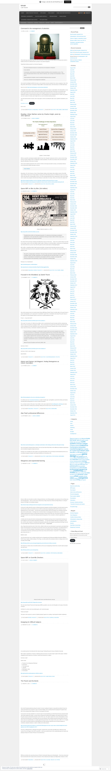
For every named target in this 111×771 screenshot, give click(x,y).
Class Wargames (73, 515)
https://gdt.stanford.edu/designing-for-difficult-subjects (32, 673)
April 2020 (72, 222)
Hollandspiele (81, 458)
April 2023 (72, 149)
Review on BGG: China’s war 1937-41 (78, 40)
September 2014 (73, 356)
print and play (83, 467)
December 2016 (73, 303)
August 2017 (72, 287)
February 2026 (73, 80)
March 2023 (72, 151)
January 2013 (73, 386)
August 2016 (72, 311)
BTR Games (43, 13)
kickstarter (72, 461)
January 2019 (73, 252)
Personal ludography (27, 16)
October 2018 (73, 258)
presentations (73, 467)
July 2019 (72, 240)
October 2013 (73, 370)
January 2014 (73, 368)
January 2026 (73, 82)
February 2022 (73, 177)
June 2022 (72, 169)
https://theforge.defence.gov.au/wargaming (29, 549)
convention (82, 447)
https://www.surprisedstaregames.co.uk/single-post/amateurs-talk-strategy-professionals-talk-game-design (42, 444)
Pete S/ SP (72, 52)
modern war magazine (79, 462)
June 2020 (72, 218)
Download (32, 103)
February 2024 (73, 128)
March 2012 (72, 402)
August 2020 (72, 214)
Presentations (53, 16)
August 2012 (72, 392)
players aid (85, 464)
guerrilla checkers (54, 617)
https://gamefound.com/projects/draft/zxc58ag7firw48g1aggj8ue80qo (35, 267)
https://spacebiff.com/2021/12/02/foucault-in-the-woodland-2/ (33, 348)
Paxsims (72, 523)
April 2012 (72, 400)
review (47, 22)
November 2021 (73, 183)
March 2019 (72, 248)
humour (86, 458)
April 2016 (72, 319)
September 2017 (73, 285)
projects (41, 22)
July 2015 (72, 337)
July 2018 (72, 264)
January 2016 (73, 325)
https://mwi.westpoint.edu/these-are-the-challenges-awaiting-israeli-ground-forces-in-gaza (39, 180)
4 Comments (35, 463)
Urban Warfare (27, 168)
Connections (74, 447)
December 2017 (73, 279)
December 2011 (73, 406)
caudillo (86, 440)
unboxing (72, 476)
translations (72, 474)
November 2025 (73, 86)
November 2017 (73, 281)
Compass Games (74, 445)
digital (78, 450)
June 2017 (72, 291)
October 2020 (73, 210)
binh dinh (79, 438)
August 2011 (72, 415)
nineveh (73, 464)
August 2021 (72, 189)
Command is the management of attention (35, 28)
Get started (67, 1)
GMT (77, 456)
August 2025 (72, 92)
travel (76, 474)
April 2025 (72, 100)
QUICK (84, 471)
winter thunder (73, 479)
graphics (81, 456)
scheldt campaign (81, 472)
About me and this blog (32, 13)
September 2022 (73, 163)
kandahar (87, 459)
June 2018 (72, 266)
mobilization (72, 462)
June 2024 (72, 120)
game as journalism (77, 454)
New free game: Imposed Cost (76, 34)
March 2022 (72, 175)
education (48, 183)
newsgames (54, 408)
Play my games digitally (41, 16)
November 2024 (73, 110)
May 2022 (72, 171)
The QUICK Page (43, 19)
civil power (57, 270)
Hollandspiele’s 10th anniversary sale (78, 36)
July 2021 (72, 191)
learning (75, 461)
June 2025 (72, 96)
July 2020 (72, 216)
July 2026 (72, 69)
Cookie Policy (29, 768)
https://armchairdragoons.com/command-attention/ (37, 87)
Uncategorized (59, 22)
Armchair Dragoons (74, 513)
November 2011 (73, 409)
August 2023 (72, 141)
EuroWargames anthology (57, 404)
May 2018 (72, 268)
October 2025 (73, 88)
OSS (81, 464)
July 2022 (72, 167)
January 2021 (73, 203)
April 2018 (72, 270)
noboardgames (73, 521)
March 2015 (72, 346)
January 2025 (73, 106)
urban (52, 183)
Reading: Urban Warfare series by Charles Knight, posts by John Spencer (40, 114)
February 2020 (73, 226)
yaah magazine (83, 479)
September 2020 (73, 212)
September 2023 (73, 138)
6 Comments (34, 191)
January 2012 (73, 404)
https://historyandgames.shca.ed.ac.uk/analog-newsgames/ (33, 397)
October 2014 (73, 354)
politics (77, 466)
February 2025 (73, 104)
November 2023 (73, 134)
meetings (84, 461)
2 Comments (34, 277)
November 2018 (73, 256)
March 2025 (72, 102)
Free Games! (51, 13)
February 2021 (73, 201)
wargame (76, 478)
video (72, 478)
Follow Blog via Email (77, 531)
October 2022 (73, 161)
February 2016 (73, 323)
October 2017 (73, 283)
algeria (76, 438)
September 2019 (73, 236)
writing (78, 480)
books (88, 438)
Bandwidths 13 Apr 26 (24, 103)
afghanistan (72, 438)
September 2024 (73, 114)
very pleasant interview (34, 399)
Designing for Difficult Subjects (31, 622)
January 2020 (73, 228)
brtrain (23, 6)
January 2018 (73, 277)
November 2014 (73, 352)
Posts (81, 13)
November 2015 (73, 329)
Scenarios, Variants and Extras (29, 19)
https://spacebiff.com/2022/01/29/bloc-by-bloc (30, 231)
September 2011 (73, 413)
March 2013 (72, 384)
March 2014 (72, 366)
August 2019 (72, 238)
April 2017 (72, 295)
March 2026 (72, 78)
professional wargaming (58, 456)
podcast (72, 466)
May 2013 (72, 380)
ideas (53, 676)
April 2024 (72, 124)
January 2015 (73, 350)
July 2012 (72, 394)
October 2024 (73, 112)
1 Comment (32, 31)
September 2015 (73, 333)
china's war (72, 442)
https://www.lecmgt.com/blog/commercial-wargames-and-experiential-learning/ (37, 504)
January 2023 (73, 155)
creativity (85, 449)
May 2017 (72, 293)
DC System (57, 759)
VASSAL (85, 476)
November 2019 (73, 232)
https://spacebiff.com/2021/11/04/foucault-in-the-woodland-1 (33, 320)
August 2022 (72, 165)
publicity (71, 471)
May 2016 (72, 317)
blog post (53, 109)
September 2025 (73, 90)
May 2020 (72, 220)
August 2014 (72, 358)
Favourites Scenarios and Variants (78, 504)
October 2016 (73, 307)
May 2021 (72, 195)
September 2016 (73, 309)
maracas (79, 461)
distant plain (84, 450)
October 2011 (73, 411)
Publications (63, 16)
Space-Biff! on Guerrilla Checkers (32, 557)
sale (76, 472)
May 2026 (72, 74)
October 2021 (73, 185)
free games (59, 109)
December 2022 (73, 157)
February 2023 (73, 153)
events (36, 22)
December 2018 (73, 254)
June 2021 (72, 193)
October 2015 (73, 331)
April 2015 (72, 344)
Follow (72, 540)
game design (65, 109)
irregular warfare (81, 459)
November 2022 (73, 159)
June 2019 (72, 242)
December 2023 (73, 132)
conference (83, 445)
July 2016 (72, 313)
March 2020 (72, 224)
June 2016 (72, 315)
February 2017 (73, 299)
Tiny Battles (87, 472)
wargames (83, 478)
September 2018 (73, 260)
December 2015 (73, 327)
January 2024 (73, 130)
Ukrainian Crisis (82, 474)
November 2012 (73, 388)
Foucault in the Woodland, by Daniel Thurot (35, 275)
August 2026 (72, 67)
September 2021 (73, 187)
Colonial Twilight (50, 759)
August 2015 (72, 335)
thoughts (30, 22)
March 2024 (72, 126)
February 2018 (73, 275)
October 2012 (73, 390)
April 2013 (72, 382)
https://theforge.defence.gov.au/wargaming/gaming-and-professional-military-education (38, 543)
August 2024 (72, 116)
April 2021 (72, 197)
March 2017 (72, 297)
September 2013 (73, 372)
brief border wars (74, 440)
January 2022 (73, 179)
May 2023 (72, 147)
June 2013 (72, 378)
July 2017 (72, 289)
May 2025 (72, 98)
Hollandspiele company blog (76, 519)
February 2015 (73, 348)
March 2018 (72, 272)
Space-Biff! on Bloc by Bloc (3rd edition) (34, 188)
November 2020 (73, 208)
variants (81, 476)
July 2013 (72, 376)
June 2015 (72, 339)
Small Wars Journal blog (75, 525)
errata (76, 452)
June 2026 (72, 71)
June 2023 (72, 145)
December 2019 (73, 230)
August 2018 (72, 262)
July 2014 (72, 360)
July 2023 (72, 143)
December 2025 (73, 84)
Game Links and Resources (63, 13)
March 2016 (72, 321)
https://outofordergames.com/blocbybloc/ (29, 264)
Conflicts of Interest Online (75, 517)
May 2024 (72, 122)
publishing (23, 22)
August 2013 (72, 374)
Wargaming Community (75, 527)
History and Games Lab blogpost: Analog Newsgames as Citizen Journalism (40, 362)
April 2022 (72, 173)
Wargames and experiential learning (33, 461)
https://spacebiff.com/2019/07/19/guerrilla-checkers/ (31, 602)
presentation (82, 466)
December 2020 (73, 205)
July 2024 (72, 118)
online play (77, 464)
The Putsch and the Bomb (29, 681)
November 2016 (73, 305)
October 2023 (73, 136)
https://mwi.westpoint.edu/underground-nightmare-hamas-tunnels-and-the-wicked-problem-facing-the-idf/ (42, 182)
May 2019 (72, 244)
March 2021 (72, 199)
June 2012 (72, 396)
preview (78, 467)
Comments (87, 13)
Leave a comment (35, 118)
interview (75, 459)
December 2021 (73, 181)
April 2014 (72, 364)
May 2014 (72, 362)
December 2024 (73, 108)
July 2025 (72, 94)
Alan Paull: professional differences (32, 413)
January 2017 (73, 301)
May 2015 (72, 342)
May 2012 (72, 398)
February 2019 (73, 250)
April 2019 (72, 246)
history (75, 458)
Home (22, 13)
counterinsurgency (76, 449)
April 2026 (72, 76)
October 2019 (73, 234)
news (52, 22)
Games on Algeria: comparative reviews (78, 38)
